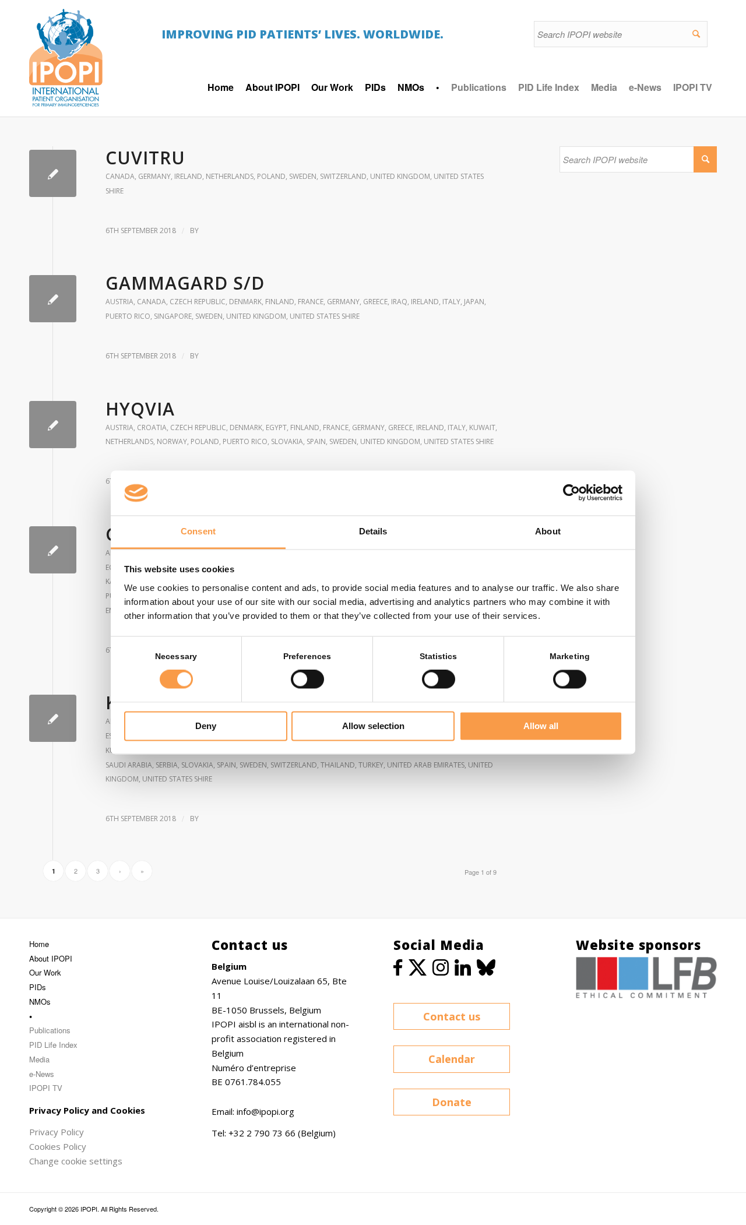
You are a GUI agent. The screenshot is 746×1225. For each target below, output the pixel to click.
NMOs (40, 1001)
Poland (271, 176)
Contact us (451, 1016)
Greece (375, 302)
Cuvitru (145, 158)
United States (459, 176)
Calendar (451, 1059)
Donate (451, 1102)
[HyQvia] (52, 424)
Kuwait (482, 427)
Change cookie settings (75, 1161)
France (310, 302)
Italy (451, 302)
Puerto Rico (127, 316)
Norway (172, 441)
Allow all (540, 726)
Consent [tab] (198, 531)
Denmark (245, 302)
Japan (474, 302)
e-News (645, 87)
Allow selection (373, 726)
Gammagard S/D (185, 283)
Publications (478, 87)
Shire (114, 191)
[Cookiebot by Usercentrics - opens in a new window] (571, 493)
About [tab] (548, 531)
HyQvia (140, 409)
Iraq (399, 302)
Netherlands (230, 176)
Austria (119, 302)
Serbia (167, 765)
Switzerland (343, 176)
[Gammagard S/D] (52, 298)
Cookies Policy (57, 1146)
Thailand (338, 765)
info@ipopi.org (265, 1111)
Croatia (152, 427)
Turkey (370, 765)
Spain (316, 441)
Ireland (188, 176)
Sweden (302, 176)
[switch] (307, 679)
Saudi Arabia (128, 765)
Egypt (276, 427)
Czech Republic (198, 302)
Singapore (173, 316)
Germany (154, 176)
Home (39, 943)
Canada (120, 176)
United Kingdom (400, 176)
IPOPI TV (692, 87)
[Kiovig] (52, 718)
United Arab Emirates (426, 765)
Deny (205, 726)
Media (604, 87)
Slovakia (287, 441)
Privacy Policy (56, 1132)
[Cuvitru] (52, 173)
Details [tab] (373, 531)
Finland (279, 302)
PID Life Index (548, 87)
